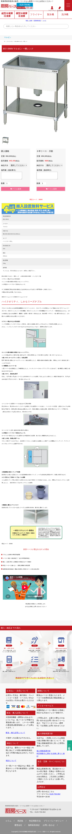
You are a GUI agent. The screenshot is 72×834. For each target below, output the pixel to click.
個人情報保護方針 (44, 751)
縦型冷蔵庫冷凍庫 (7, 14)
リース (44, 20)
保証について (11, 761)
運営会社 (18, 825)
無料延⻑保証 (34, 825)
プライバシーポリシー (54, 821)
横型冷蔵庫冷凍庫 (21, 14)
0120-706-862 (24, 4)
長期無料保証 (37, 20)
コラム (8, 821)
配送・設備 (29, 20)
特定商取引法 (35, 821)
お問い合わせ (49, 825)
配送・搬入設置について (15, 733)
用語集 (20, 821)
